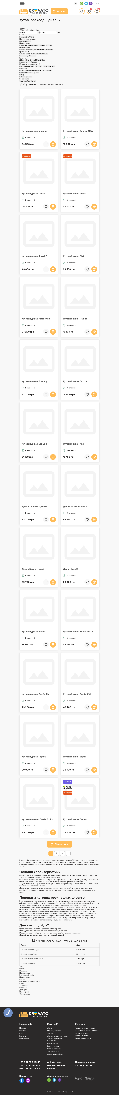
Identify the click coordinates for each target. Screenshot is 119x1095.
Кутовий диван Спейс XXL (77, 694)
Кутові (22, 969)
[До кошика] (53, 144)
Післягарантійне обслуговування (82, 1034)
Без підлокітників (26, 975)
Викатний (23, 988)
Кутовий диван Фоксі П (34, 256)
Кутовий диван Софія (75, 819)
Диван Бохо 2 (70, 569)
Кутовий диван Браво (33, 631)
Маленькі (23, 971)
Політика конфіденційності (86, 1031)
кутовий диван (42, 879)
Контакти (23, 1036)
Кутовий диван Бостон (75, 381)
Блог (21, 1033)
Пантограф (24, 992)
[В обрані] (46, 144)
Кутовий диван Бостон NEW (78, 131)
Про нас (22, 1028)
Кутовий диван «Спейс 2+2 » (37, 819)
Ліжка (49, 1028)
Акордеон (23, 985)
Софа (21, 983)
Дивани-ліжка (53, 1051)
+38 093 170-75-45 (29, 1068)
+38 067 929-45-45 (29, 1062)
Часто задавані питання (85, 1028)
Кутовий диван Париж (75, 318)
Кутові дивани (53, 1046)
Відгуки (22, 1031)
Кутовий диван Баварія (34, 444)
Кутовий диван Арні (73, 444)
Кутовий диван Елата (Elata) (78, 631)
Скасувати (23, 73)
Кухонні (22, 979)
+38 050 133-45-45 (29, 1065)
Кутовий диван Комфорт (35, 381)
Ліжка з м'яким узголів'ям (57, 1036)
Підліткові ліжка (54, 1049)
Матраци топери (54, 1031)
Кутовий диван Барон (74, 756)
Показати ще (61, 844)
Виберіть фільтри (33, 73)
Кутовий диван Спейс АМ (35, 694)
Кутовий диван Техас (33, 193)
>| (68, 853)
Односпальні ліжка (55, 1054)
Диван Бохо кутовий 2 (75, 506)
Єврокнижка (24, 994)
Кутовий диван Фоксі (74, 193)
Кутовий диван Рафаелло (36, 318)
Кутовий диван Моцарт (34, 131)
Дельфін (23, 990)
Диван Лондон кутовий (34, 506)
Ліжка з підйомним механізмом (55, 1040)
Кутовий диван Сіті (73, 256)
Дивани (50, 1033)
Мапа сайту (24, 1039)
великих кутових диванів (39, 881)
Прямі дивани (52, 1043)
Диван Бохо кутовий (33, 569)
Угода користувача (83, 1038)
